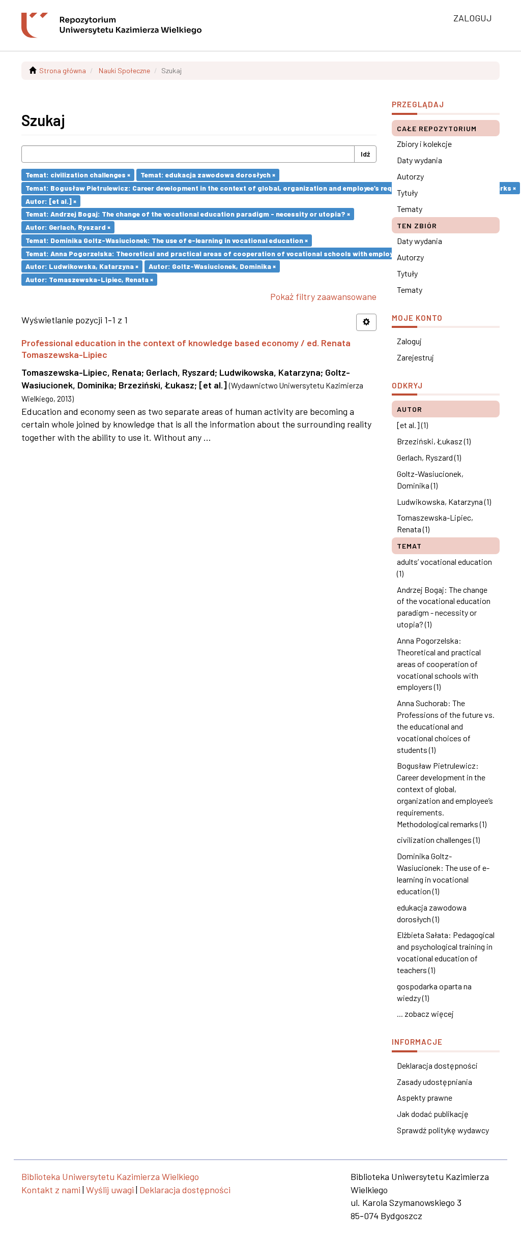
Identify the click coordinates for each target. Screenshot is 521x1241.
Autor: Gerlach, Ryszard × (67, 227)
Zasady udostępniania (434, 1081)
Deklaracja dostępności (437, 1065)
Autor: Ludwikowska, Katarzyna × (81, 266)
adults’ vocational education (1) (444, 567)
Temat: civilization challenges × (77, 174)
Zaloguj (409, 341)
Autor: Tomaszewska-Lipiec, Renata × (89, 279)
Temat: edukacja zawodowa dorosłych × (207, 174)
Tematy (409, 209)
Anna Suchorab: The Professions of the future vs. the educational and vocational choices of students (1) (446, 726)
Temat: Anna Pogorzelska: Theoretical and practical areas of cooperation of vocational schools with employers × (216, 253)
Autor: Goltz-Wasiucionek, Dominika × (212, 266)
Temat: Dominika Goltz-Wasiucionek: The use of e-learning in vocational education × (166, 240)
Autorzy (410, 176)
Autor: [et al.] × (50, 200)
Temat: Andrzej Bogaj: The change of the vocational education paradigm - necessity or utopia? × (187, 213)
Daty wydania (419, 160)
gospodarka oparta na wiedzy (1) (434, 992)
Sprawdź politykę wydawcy (443, 1130)
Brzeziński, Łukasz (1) (434, 441)
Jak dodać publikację (433, 1113)
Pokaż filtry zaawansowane (323, 296)
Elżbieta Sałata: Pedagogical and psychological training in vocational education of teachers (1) (446, 952)
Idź (365, 153)
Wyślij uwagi (110, 1189)
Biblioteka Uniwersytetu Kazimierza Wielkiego (110, 1176)
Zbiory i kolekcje (424, 143)
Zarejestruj (415, 357)
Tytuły (407, 192)
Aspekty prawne (424, 1097)
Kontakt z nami (50, 1189)
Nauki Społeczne (124, 70)
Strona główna (62, 70)
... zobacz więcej (425, 1013)
